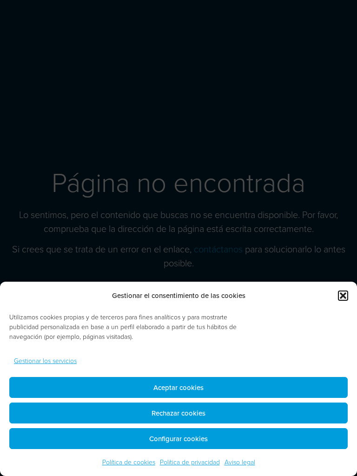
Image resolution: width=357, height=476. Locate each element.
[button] (343, 295)
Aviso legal (240, 461)
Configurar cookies (178, 438)
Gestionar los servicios (45, 360)
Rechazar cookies (178, 413)
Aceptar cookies (178, 387)
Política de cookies (128, 461)
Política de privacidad (190, 461)
